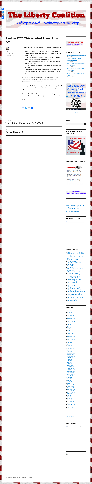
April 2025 (69, 312)
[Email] (2, 14)
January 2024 (70, 333)
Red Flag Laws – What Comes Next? (75, 297)
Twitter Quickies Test (72, 282)
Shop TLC (68, 210)
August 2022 (70, 357)
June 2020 (69, 395)
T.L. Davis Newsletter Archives (73, 211)
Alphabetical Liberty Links (72, 208)
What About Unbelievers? (73, 300)
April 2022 (69, 363)
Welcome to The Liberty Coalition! (75, 284)
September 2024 (71, 321)
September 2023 (71, 339)
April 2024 (69, 329)
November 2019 (71, 406)
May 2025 (69, 311)
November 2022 (71, 353)
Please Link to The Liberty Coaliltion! (75, 205)
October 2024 (70, 320)
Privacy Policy (70, 265)
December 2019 (71, 404)
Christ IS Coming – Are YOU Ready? (75, 252)
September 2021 (71, 374)
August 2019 (70, 409)
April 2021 (69, 381)
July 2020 (69, 393)
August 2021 (70, 375)
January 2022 (70, 368)
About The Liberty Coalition (73, 299)
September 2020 (71, 392)
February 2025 (70, 315)
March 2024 (70, 330)
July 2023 (69, 342)
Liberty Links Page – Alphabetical (75, 290)
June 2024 (69, 326)
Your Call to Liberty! (72, 261)
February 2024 (70, 332)
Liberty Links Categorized (73, 272)
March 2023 (70, 347)
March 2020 (70, 400)
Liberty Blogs (70, 264)
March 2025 (70, 314)
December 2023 (71, 335)
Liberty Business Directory (73, 287)
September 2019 (71, 407)
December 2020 (71, 387)
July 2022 (69, 359)
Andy (7, 51)
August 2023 (70, 341)
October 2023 (70, 338)
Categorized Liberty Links (72, 207)
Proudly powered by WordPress (24, 477)
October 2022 (70, 354)
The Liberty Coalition (11, 477)
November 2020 (71, 389)
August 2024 (70, 323)
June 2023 (69, 344)
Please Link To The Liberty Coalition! (76, 278)
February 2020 (70, 401)
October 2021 (70, 372)
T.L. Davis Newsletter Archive (74, 279)
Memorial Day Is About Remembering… (76, 55)
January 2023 (70, 350)
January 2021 (70, 386)
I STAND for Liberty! (72, 285)
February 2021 (70, 384)
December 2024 (71, 317)
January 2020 (70, 403)
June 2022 (69, 360)
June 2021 (69, 378)
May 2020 (69, 397)
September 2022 (71, 356)
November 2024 (71, 318)
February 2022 (70, 366)
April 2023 (69, 345)
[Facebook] (2, 8)
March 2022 (70, 365)
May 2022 (69, 362)
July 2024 (69, 324)
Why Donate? (69, 204)
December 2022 (71, 351)
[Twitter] (2, 11)
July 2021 (69, 377)
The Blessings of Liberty (73, 288)
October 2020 (70, 390)
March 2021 (70, 383)
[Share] (2, 17)
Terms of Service (71, 267)
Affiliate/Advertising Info (72, 416)
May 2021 (69, 380)
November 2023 (71, 336)
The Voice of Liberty (72, 281)
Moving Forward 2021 (72, 259)
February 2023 (70, 348)
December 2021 (71, 369)
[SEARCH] (85, 124)
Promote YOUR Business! (73, 273)
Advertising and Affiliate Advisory (75, 262)
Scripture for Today (10, 55)
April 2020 (69, 398)
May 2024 (69, 327)
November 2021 (71, 371)
